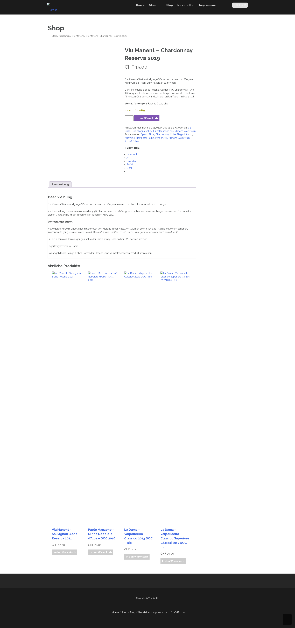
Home (140, 5)
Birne (151, 134)
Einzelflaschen (161, 131)
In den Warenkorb (147, 118)
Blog (169, 5)
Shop (153, 5)
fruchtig (129, 138)
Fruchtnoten (141, 138)
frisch (189, 134)
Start (54, 36)
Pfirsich (159, 138)
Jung (151, 138)
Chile (173, 134)
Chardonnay (162, 134)
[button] (226, 5)
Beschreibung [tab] (60, 184)
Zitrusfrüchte (132, 141)
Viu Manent (78, 36)
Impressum (207, 5)
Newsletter (186, 5)
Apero (144, 134)
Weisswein (64, 36)
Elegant (181, 134)
